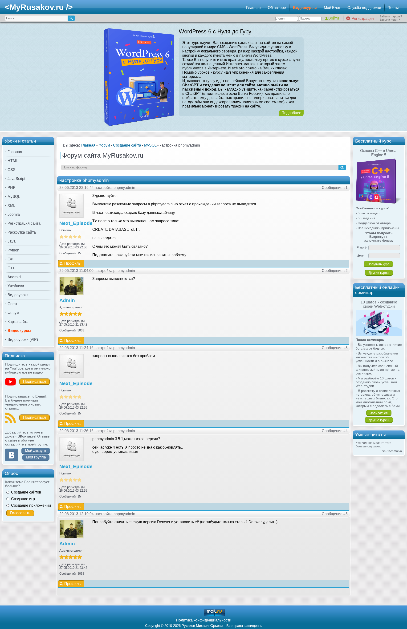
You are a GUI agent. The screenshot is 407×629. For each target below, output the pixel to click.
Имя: (360, 256)
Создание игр (23, 499)
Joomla (14, 214)
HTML (13, 161)
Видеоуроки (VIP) (23, 340)
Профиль (72, 263)
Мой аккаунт (35, 451)
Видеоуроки (18, 295)
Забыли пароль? (391, 16)
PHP (12, 188)
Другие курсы (379, 273)
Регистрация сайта (24, 223)
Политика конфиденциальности (203, 620)
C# (10, 259)
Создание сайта (127, 145)
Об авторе (277, 8)
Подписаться (34, 381)
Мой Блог (332, 8)
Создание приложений (31, 505)
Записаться (379, 413)
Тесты (393, 8)
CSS (12, 170)
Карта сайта (18, 322)
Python (13, 250)
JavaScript (16, 179)
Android (14, 277)
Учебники (16, 286)
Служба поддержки (364, 8)
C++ (11, 268)
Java (12, 241)
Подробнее (291, 113)
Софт (12, 304)
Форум (13, 313)
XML (11, 205)
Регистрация (363, 18)
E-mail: (362, 248)
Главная (253, 8)
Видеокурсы (305, 8)
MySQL (14, 197)
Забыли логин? (390, 19)
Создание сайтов (26, 492)
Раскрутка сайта (22, 232)
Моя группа (36, 457)
